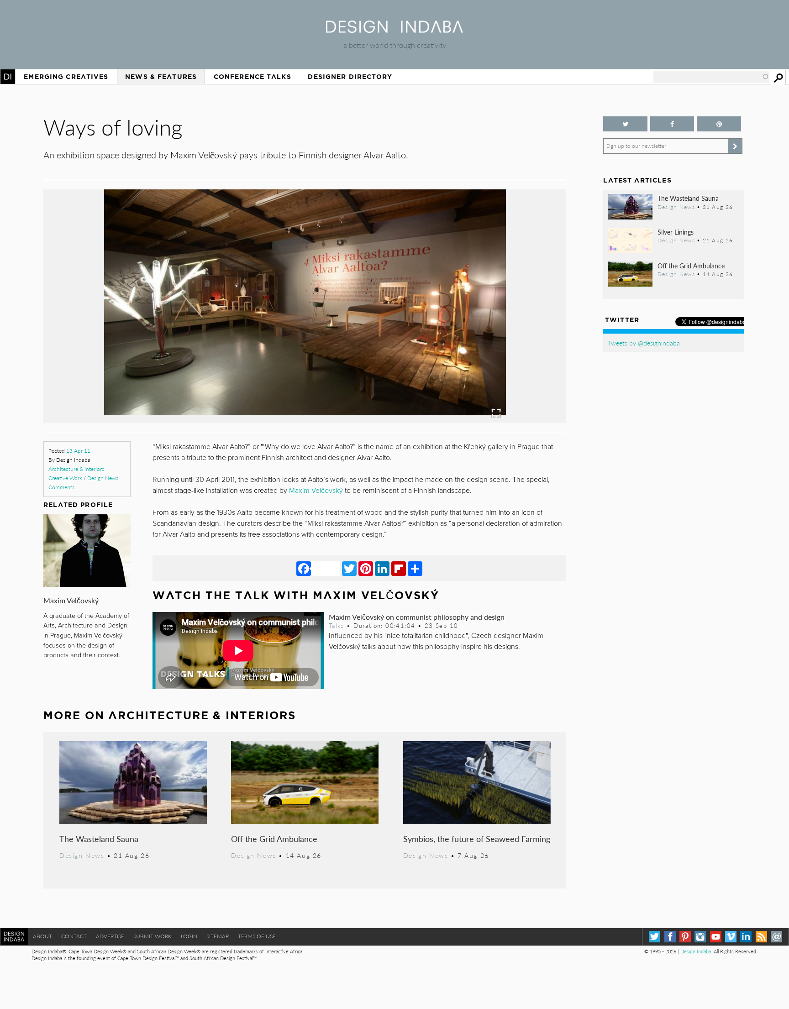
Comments (61, 487)
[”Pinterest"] (719, 123)
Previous (121, 349)
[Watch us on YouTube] (715, 936)
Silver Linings (676, 231)
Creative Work (65, 478)
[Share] (415, 568)
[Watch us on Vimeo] (730, 936)
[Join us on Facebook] (672, 123)
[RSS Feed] (761, 936)
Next (488, 349)
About (42, 936)
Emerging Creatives (66, 76)
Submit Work (152, 936)
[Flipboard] (398, 568)
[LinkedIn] (382, 568)
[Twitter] (349, 568)
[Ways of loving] (305, 419)
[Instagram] (700, 936)
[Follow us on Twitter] (625, 123)
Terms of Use (257, 936)
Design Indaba (695, 951)
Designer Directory (350, 76)
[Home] (394, 30)
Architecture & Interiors (76, 469)
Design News (102, 478)
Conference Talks (252, 76)
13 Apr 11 (78, 451)
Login (189, 936)
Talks (336, 626)
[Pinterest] (365, 568)
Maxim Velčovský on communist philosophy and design (417, 617)
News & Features (161, 76)
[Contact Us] (776, 936)
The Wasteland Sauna (98, 838)
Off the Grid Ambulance (274, 838)
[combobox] (711, 77)
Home (8, 76)
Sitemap (217, 936)
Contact (74, 936)
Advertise (110, 936)
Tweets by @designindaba (644, 342)
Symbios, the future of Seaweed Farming (476, 838)
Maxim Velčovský (71, 600)
